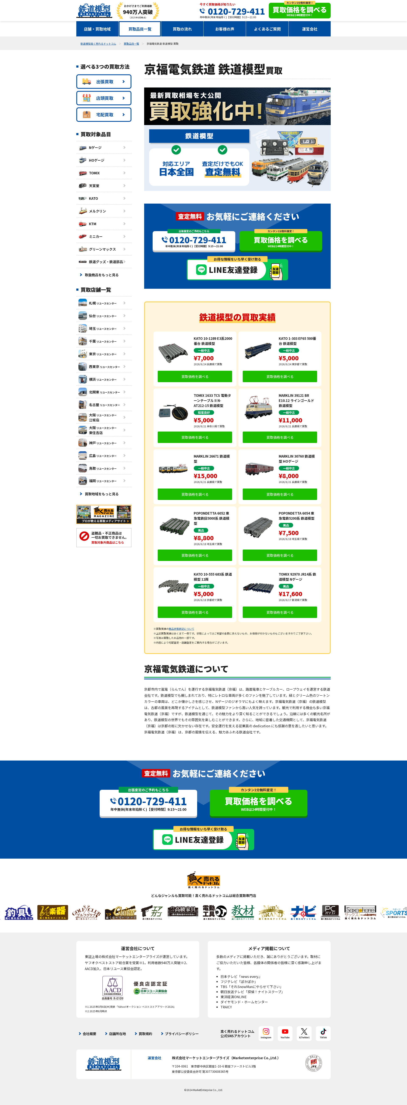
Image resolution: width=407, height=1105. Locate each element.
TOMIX (94, 172)
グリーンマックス (102, 249)
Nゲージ (95, 147)
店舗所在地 (117, 1033)
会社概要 (89, 1033)
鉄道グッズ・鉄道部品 (106, 261)
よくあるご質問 (267, 29)
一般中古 (204, 350)
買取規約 (145, 1033)
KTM (92, 223)
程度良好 (204, 412)
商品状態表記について (181, 628)
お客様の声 (224, 29)
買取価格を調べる (195, 376)
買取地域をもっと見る (102, 493)
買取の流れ (182, 29)
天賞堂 (94, 185)
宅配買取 (104, 114)
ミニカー (96, 236)
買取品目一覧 (139, 29)
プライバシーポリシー (182, 1033)
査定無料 (190, 216)
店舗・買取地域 (97, 29)
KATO (93, 198)
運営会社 (309, 29)
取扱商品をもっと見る (102, 274)
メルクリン (97, 211)
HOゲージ (96, 160)
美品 (201, 530)
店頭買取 (104, 98)
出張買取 (104, 81)
